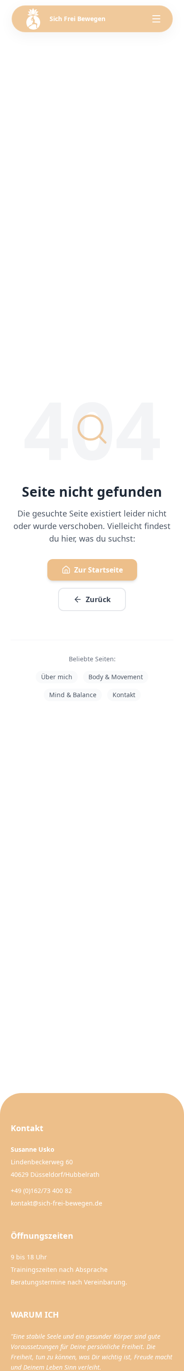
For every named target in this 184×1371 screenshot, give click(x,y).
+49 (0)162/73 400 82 (41, 1190)
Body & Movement (115, 676)
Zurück (98, 599)
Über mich (56, 676)
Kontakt (124, 694)
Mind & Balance (72, 694)
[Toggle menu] (156, 18)
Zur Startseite (98, 570)
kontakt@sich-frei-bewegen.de (56, 1203)
